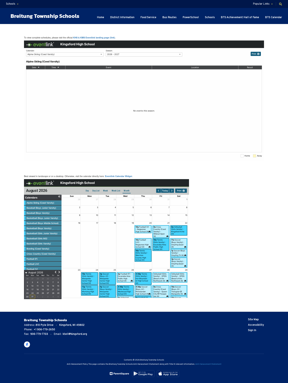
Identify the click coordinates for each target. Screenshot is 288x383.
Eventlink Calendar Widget (118, 176)
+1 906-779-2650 (44, 329)
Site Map (253, 319)
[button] (12, 4)
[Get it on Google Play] (143, 373)
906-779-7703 (39, 334)
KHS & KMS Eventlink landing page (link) (94, 37)
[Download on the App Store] (168, 373)
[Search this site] (280, 4)
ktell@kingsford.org (75, 334)
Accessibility (256, 325)
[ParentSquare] (119, 373)
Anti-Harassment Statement (208, 364)
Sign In (252, 330)
